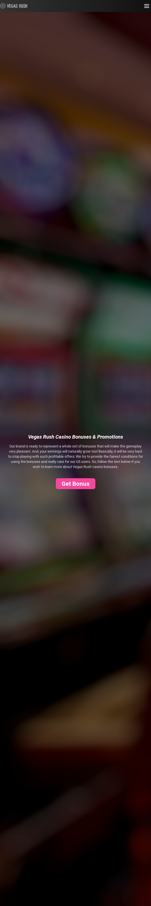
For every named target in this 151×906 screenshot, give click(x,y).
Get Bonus (75, 483)
